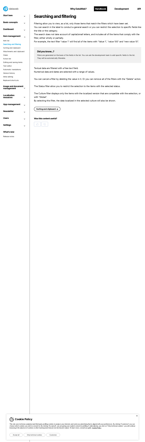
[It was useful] (37, 124)
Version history (9, 73)
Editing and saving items (12, 62)
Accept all (16, 435)
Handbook (100, 9)
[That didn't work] (44, 124)
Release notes (8, 136)
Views (5, 55)
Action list (7, 59)
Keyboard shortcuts (11, 80)
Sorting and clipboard (11, 48)
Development (122, 9)
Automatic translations (12, 69)
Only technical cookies (34, 435)
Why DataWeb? (78, 9)
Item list (6, 41)
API (139, 9)
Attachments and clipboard (13, 51)
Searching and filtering (12, 44)
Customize (53, 435)
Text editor (7, 66)
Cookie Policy (96, 428)
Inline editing (8, 77)
